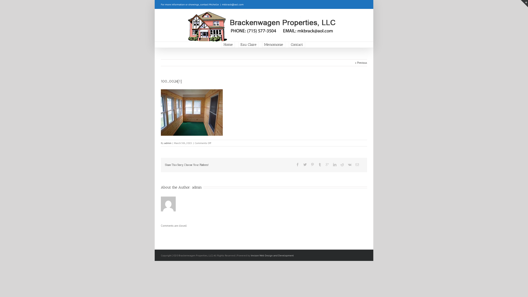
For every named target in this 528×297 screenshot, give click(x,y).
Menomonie (273, 44)
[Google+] (327, 164)
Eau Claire (248, 44)
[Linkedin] (334, 164)
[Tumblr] (320, 164)
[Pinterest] (312, 164)
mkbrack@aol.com (233, 4)
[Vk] (349, 164)
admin (167, 143)
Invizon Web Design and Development (272, 255)
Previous (362, 63)
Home (228, 44)
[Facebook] (297, 164)
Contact (297, 44)
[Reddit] (342, 164)
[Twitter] (305, 164)
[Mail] (357, 164)
